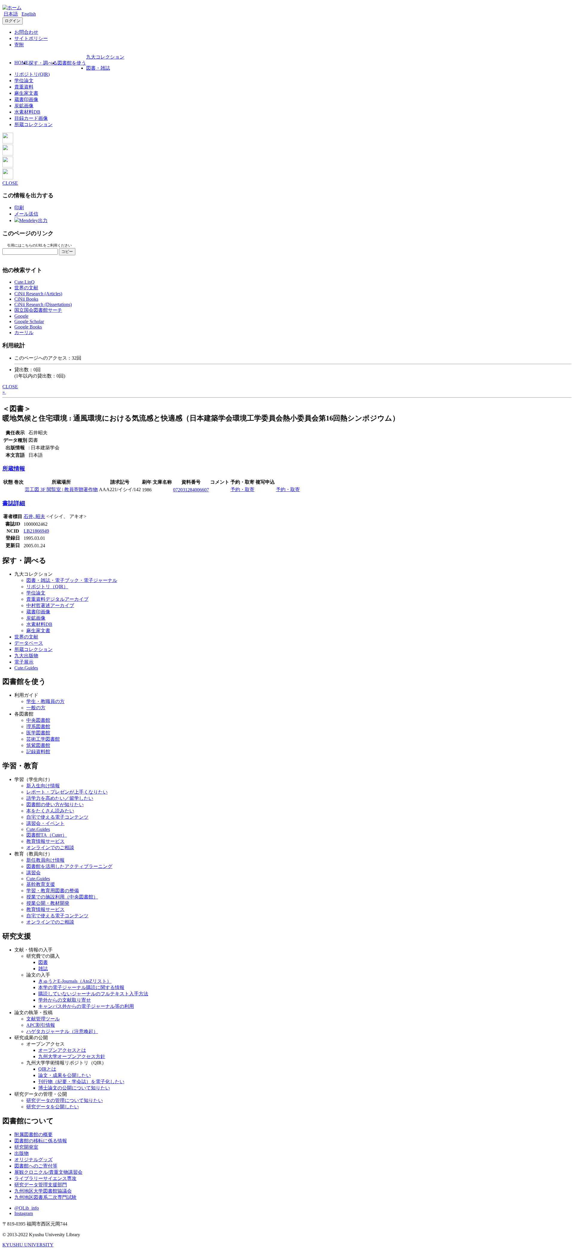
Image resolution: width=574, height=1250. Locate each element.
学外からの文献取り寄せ (64, 1000)
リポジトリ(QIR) (32, 74)
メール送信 (26, 213)
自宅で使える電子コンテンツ (57, 817)
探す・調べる (43, 62)
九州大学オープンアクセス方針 (71, 1056)
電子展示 (23, 661)
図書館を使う (71, 62)
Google (21, 316)
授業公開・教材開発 (47, 903)
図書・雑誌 (98, 68)
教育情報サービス (45, 841)
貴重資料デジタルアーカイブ (57, 599)
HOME (21, 62)
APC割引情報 (40, 1025)
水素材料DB (27, 111)
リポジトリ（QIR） (47, 586)
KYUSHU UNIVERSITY (28, 1244)
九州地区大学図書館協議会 (43, 1191)
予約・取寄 (242, 489)
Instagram (23, 1213)
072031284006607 (191, 489)
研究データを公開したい (52, 1106)
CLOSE (10, 183)
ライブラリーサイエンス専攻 (45, 1178)
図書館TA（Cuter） (46, 835)
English (29, 13)
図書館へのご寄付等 (35, 1165)
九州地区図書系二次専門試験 (45, 1197)
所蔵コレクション (33, 124)
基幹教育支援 (40, 884)
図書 (43, 962)
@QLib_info (26, 1208)
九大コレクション (105, 56)
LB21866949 (36, 531)
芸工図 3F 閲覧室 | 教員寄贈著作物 (61, 489)
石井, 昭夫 (34, 516)
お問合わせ (26, 32)
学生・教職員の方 (45, 701)
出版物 (21, 1153)
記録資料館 (38, 751)
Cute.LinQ (24, 282)
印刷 (19, 207)
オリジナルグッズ (33, 1159)
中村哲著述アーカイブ (50, 605)
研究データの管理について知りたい (64, 1100)
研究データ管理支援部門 (40, 1184)
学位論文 (23, 80)
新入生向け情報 (43, 785)
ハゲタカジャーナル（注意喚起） (62, 1031)
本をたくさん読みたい (50, 810)
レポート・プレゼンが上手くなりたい (67, 791)
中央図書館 (38, 720)
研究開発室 (26, 1147)
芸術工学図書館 (43, 739)
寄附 (19, 44)
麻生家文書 (26, 93)
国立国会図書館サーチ (38, 310)
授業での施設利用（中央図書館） (62, 896)
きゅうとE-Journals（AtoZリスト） (75, 981)
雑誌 (43, 968)
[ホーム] (12, 7)
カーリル (23, 332)
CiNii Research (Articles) (38, 293)
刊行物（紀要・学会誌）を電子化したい (81, 1081)
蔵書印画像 (26, 99)
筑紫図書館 (38, 745)
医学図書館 (38, 732)
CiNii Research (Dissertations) (43, 304)
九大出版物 (26, 655)
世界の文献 (26, 287)
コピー (67, 251)
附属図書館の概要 (33, 1134)
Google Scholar (29, 321)
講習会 (33, 872)
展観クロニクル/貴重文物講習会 (48, 1172)
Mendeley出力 (33, 220)
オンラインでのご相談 (50, 847)
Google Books (28, 326)
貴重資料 (23, 86)
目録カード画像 (31, 118)
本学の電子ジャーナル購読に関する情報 (81, 987)
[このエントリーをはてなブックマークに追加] (7, 165)
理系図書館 (38, 726)
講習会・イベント (45, 823)
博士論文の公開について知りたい (74, 1087)
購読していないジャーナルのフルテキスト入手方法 (93, 993)
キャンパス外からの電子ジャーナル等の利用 (86, 1006)
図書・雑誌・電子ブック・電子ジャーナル (71, 580)
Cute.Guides (26, 667)
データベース (28, 643)
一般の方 (35, 707)
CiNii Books (26, 299)
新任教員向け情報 (45, 860)
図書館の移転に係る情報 (40, 1140)
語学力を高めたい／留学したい (59, 798)
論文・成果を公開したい (64, 1075)
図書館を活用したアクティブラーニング (69, 866)
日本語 (11, 13)
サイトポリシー (31, 38)
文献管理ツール (43, 1018)
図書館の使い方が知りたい (55, 804)
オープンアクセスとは (62, 1050)
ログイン (12, 21)
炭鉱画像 (23, 105)
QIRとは (47, 1069)
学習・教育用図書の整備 (52, 890)
